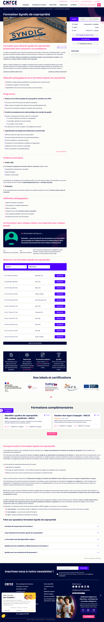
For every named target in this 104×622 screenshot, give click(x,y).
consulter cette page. (46, 182)
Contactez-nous (64, 1)
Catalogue (26, 5)
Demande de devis (87, 1)
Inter (74, 19)
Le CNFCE (73, 5)
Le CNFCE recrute (49, 586)
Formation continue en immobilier (21, 9)
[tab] (51, 397)
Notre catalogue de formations (24, 584)
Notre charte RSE (48, 584)
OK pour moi (30, 610)
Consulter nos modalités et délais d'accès (12, 71)
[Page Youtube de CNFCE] (85, 587)
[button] (3, 616)
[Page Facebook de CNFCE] (73, 587)
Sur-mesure (94, 19)
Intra (83, 19)
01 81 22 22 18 (75, 1)
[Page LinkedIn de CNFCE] (79, 587)
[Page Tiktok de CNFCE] (88, 587)
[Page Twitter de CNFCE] (76, 587)
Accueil (5, 9)
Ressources (63, 5)
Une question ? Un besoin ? (8, 410)
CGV (45, 589)
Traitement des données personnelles (54, 619)
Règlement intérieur (49, 591)
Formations (10, 9)
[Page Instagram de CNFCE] (82, 587)
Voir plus (52, 433)
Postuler (98, 1)
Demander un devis (21, 589)
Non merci (7, 610)
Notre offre (52, 5)
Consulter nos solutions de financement (57, 71)
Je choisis (18, 610)
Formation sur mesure (39, 5)
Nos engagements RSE (22, 613)
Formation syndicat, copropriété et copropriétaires (42, 9)
